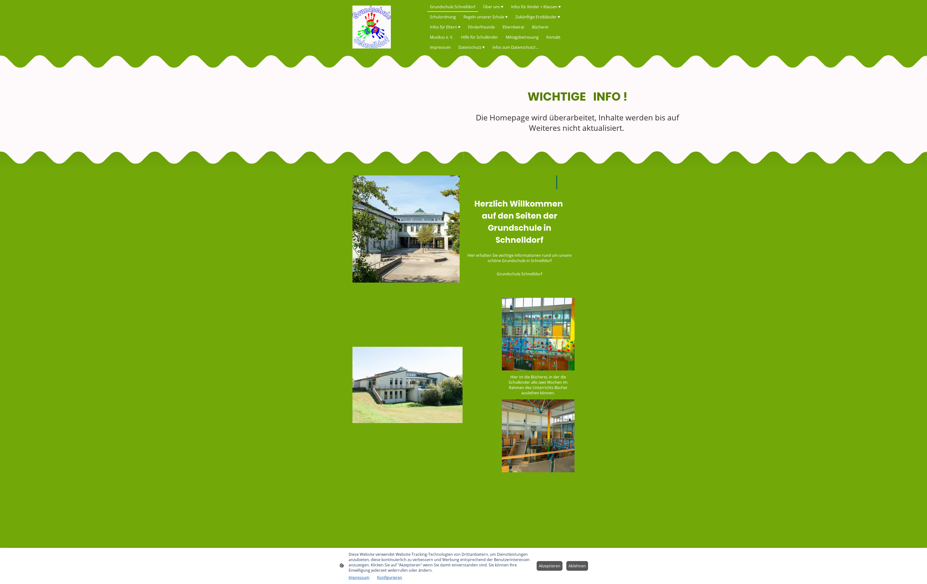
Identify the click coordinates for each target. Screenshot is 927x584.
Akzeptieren (549, 566)
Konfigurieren (389, 577)
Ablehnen (577, 566)
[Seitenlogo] (371, 27)
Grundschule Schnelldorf (519, 274)
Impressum (359, 577)
